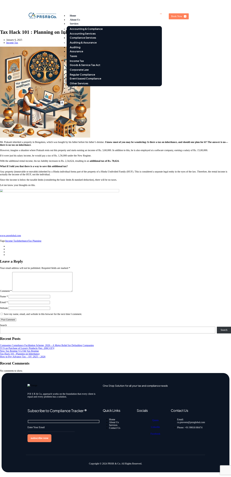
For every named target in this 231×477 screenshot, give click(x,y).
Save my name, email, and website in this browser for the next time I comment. (43, 314)
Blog (72, 88)
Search (3, 325)
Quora (155, 420)
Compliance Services (83, 37)
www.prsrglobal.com (10, 235)
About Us (75, 19)
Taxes (73, 56)
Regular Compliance (82, 74)
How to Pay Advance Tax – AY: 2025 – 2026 (22, 356)
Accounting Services (83, 33)
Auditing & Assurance (83, 42)
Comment (6, 291)
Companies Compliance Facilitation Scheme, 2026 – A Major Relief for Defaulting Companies (47, 345)
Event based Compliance (85, 78)
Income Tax (77, 61)
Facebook (155, 433)
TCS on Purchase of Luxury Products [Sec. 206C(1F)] (27, 348)
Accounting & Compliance (86, 28)
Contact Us (76, 92)
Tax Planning (34, 241)
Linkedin (155, 427)
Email (4, 302)
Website (4, 308)
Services (74, 23)
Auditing (75, 47)
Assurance (76, 51)
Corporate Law (79, 69)
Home (73, 15)
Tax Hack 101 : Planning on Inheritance (20, 353)
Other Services (79, 83)
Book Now (75, 96)
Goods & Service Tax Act (85, 65)
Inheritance (22, 241)
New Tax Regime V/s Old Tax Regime (19, 351)
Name (4, 296)
